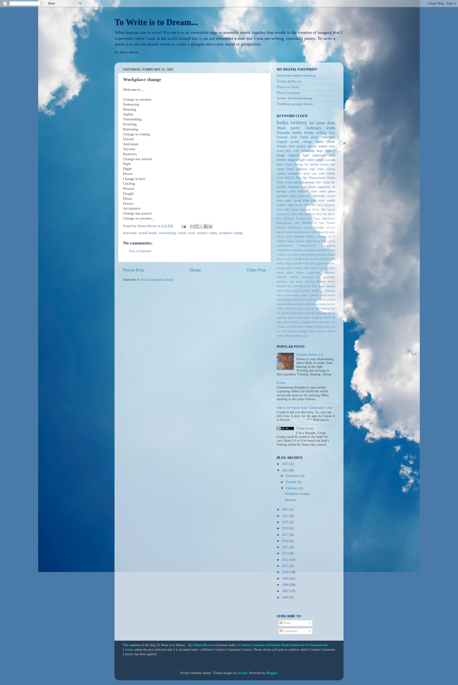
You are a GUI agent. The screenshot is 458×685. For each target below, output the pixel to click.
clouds (288, 164)
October (291, 482)
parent (331, 191)
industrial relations (288, 277)
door (289, 258)
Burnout (290, 500)
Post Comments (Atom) (157, 279)
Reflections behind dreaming (296, 75)
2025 (286, 464)
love (292, 146)
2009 (286, 578)
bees (295, 231)
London (292, 214)
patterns (314, 295)
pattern (305, 295)
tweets (300, 326)
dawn (296, 254)
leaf (292, 281)
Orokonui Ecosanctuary (297, 218)
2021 (286, 516)
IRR (323, 209)
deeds (304, 254)
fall (333, 258)
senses (293, 313)
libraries (321, 281)
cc (334, 236)
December (293, 476)
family (297, 133)
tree (294, 326)
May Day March (326, 214)
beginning (308, 182)
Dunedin (283, 133)
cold (296, 151)
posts (279, 303)
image (281, 155)
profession (303, 196)
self (287, 313)
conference (297, 250)
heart (304, 187)
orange (295, 295)
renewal (309, 308)
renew (300, 308)
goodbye (281, 187)
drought (297, 258)
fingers (289, 263)
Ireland (331, 209)
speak (288, 200)
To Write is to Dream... (156, 22)
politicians (320, 299)
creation (281, 254)
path (332, 155)
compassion (328, 245)
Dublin (295, 209)
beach (280, 164)
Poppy (316, 218)
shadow (301, 313)
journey (324, 164)
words (330, 128)
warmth (331, 200)
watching (302, 331)
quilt (307, 303)
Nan (279, 218)
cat (329, 236)
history (313, 267)
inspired (293, 155)
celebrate (281, 241)
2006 (286, 597)
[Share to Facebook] (205, 226)
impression (329, 272)
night (312, 169)
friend (304, 137)
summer (281, 173)
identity (330, 151)
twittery (299, 122)
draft (294, 137)
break (289, 236)
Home (195, 269)
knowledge (329, 277)
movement (301, 169)
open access (283, 295)
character (300, 241)
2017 (286, 535)
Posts (286, 623)
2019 (286, 528)
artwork (331, 227)
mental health (148, 233)
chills (309, 241)
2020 (286, 522)
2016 (286, 541)
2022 (286, 509)
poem (314, 137)
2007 (286, 591)
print (293, 196)
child (318, 182)
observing (329, 290)
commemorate (284, 245)
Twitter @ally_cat (289, 81)
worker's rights (207, 233)
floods (298, 263)
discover (281, 258)
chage (290, 241)
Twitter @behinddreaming (294, 98)
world (320, 160)
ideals (332, 267)
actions (308, 227)
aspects (280, 231)
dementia (321, 254)
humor (312, 187)
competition (283, 250)
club (323, 241)
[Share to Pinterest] (210, 226)
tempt (306, 200)
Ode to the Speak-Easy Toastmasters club (304, 407)
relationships (318, 196)
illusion (300, 272)
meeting (330, 286)
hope (320, 151)
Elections (306, 209)
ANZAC (289, 177)
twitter (309, 133)
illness (290, 272)
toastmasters (295, 173)
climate (316, 241)
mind (279, 290)
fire (306, 164)
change (307, 141)
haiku (282, 122)
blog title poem (326, 231)
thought (300, 160)
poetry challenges (306, 128)
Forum (281, 383)
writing (321, 133)
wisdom (331, 331)
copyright (322, 250)
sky (313, 313)
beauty (289, 231)
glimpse (281, 267)
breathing (299, 236)
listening (298, 286)
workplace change (231, 233)
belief (314, 231)
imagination (313, 272)
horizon (323, 267)
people (331, 295)
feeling (280, 263)
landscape (282, 281)
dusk (305, 258)
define (311, 254)
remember (328, 137)
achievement (295, 227)
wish (279, 335)
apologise (319, 227)
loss (333, 164)
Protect (331, 177)
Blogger (271, 673)
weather (330, 173)
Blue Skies (317, 205)
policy (310, 299)
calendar (321, 236)
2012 (286, 560)
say (278, 313)
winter (310, 160)
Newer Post (133, 269)
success (298, 317)
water (321, 173)
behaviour (304, 231)
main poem (318, 286)
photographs (284, 299)
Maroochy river (307, 214)
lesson (299, 281)
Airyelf (242, 673)
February (292, 488)
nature (320, 123)
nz (321, 290)
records (331, 303)
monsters (288, 290)
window (320, 331)
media (292, 191)
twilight (308, 326)
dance (319, 141)
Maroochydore (317, 177)
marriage (281, 191)
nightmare (319, 155)
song (291, 160)
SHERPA (307, 222)
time (332, 146)
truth (313, 200)
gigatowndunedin (325, 263)
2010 (286, 572)
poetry (301, 146)
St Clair (319, 222)
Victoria (281, 227)
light (306, 155)
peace (323, 295)
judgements (324, 187)
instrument (308, 277)
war (314, 173)
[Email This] (192, 226)
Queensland (328, 218)
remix (320, 169)
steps (290, 317)
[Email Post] (183, 226)
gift (313, 263)
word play (284, 151)
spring (297, 200)
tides (321, 322)
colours (331, 241)
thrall (314, 322)
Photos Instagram (288, 93)
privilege (288, 303)
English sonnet (288, 141)
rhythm (281, 160)
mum (314, 191)
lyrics (307, 286)
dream (331, 141)
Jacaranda (282, 214)
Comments (290, 631)
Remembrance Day (288, 222)
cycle (289, 254)
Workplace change (297, 494)
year (305, 335)
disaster (331, 254)
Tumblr (331, 222)
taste (285, 322)
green (290, 267)
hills (306, 267)
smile (325, 313)
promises (299, 303)
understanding (321, 326)
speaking (281, 317)
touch (307, 173)
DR (287, 209)
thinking (294, 322)
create (332, 250)
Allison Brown (202, 645)
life (311, 123)
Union (182, 233)
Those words (304, 428)
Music (281, 128)
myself (315, 290)
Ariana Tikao (302, 205)
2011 (286, 566)
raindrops (321, 303)
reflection (290, 308)
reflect (280, 308)
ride (333, 308)
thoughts (305, 322)
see (282, 313)
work (191, 233)
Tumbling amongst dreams (295, 104)
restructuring (167, 233)
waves (311, 331)
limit (289, 286)
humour (314, 164)
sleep (318, 313)
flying (306, 263)
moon (298, 290)
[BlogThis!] (196, 226)
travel (288, 326)
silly (308, 313)
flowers (282, 146)
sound (331, 313)
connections (310, 250)
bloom (280, 236)
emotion (313, 258)
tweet (321, 200)
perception (282, 196)
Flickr (315, 209)
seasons (330, 169)
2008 (286, 585)
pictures (295, 299)
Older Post (256, 269)
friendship (308, 151)
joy (318, 277)
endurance (325, 258)
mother (306, 290)
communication (307, 245)
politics (331, 299)
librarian (309, 281)
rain (312, 303)
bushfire (310, 236)
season (312, 146)
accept (288, 182)
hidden (298, 267)
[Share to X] (201, 226)
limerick (281, 286)
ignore (280, 272)
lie (334, 187)
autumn (297, 182)
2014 (286, 553)
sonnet (322, 146)
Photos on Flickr (288, 87)
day (333, 182)
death (331, 123)
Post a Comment (140, 251)
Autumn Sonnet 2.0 (309, 354)
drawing (298, 164)
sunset (307, 317)
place (304, 299)
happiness (294, 187)
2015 (286, 547)
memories (303, 191)
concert (326, 182)
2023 (286, 470)
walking (291, 331)
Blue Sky (301, 177)
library (331, 281)
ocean (322, 191)
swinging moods (321, 317)
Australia (330, 160)
